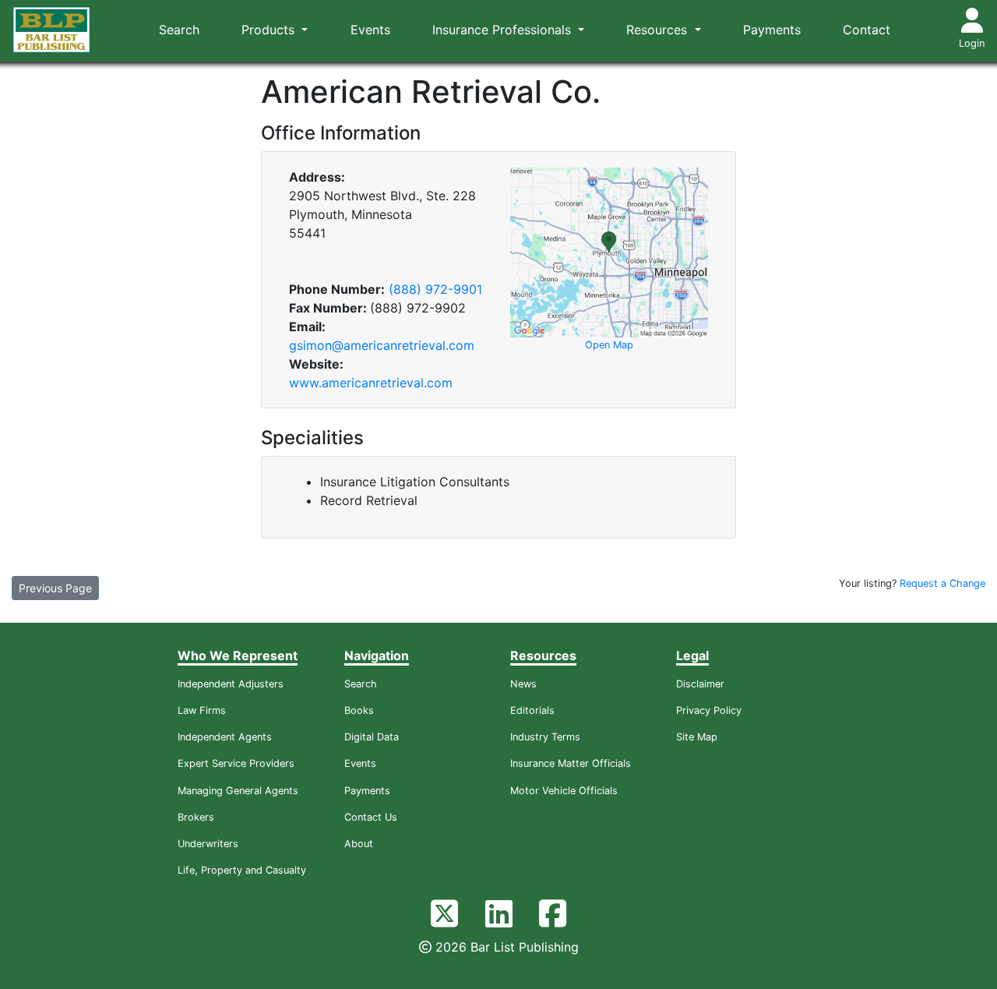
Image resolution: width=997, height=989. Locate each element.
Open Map (609, 345)
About (358, 843)
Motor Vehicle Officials (564, 790)
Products (269, 29)
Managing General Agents (238, 790)
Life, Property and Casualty (242, 870)
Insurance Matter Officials (570, 763)
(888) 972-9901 (435, 289)
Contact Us (370, 817)
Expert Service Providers (236, 763)
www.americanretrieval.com (371, 382)
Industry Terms (545, 737)
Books (359, 710)
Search (179, 29)
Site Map (696, 737)
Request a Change (942, 583)
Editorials (532, 710)
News (523, 684)
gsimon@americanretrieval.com (381, 345)
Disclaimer (700, 684)
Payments (772, 29)
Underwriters (208, 843)
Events (370, 29)
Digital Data (371, 737)
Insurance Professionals (503, 29)
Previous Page (55, 588)
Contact (866, 29)
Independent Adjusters (231, 684)
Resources (658, 29)
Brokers (196, 817)
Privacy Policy (709, 710)
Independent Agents (225, 737)
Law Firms (202, 710)
